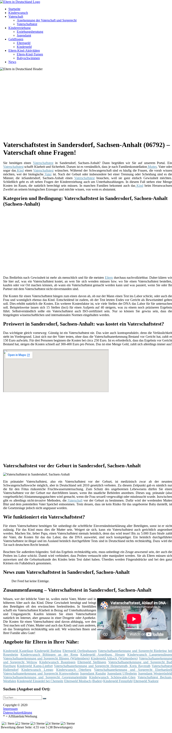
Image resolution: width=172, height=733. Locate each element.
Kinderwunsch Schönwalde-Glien (112, 677)
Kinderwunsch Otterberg (73, 669)
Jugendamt (24, 35)
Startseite (14, 9)
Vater (47, 174)
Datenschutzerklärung (17, 712)
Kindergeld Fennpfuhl (118, 681)
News (12, 62)
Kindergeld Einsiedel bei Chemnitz (40, 681)
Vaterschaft (15, 16)
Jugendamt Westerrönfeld (155, 673)
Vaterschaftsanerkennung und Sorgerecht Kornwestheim (41, 673)
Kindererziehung (19, 28)
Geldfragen (15, 39)
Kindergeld (24, 47)
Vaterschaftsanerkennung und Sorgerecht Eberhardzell (133, 669)
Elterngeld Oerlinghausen (80, 651)
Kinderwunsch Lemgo (37, 669)
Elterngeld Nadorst (145, 681)
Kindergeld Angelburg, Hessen (102, 654)
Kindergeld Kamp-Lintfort (34, 666)
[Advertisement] (89, 107)
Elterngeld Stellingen (91, 662)
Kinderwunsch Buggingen (57, 662)
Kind (20, 170)
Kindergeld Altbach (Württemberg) (114, 658)
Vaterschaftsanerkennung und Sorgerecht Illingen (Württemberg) (46, 658)
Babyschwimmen (28, 58)
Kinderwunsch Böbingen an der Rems (49, 654)
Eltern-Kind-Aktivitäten (24, 50)
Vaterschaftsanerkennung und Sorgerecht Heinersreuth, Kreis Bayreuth (102, 666)
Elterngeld (23, 43)
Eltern (109, 277)
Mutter (151, 166)
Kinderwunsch (18, 12)
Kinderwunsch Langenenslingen (149, 654)
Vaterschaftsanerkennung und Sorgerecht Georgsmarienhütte (45, 677)
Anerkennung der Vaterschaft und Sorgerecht (47, 20)
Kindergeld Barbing (47, 651)
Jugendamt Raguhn (93, 673)
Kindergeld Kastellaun (18, 651)
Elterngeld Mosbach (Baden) (83, 681)
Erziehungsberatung (30, 31)
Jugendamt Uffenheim (122, 673)
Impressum (10, 709)
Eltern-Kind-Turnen (30, 54)
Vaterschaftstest (27, 24)
